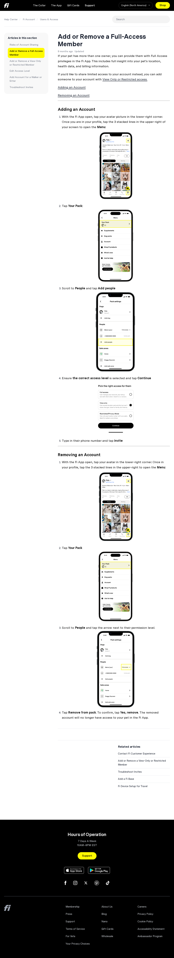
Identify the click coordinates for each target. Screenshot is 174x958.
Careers (141, 906)
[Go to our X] (86, 883)
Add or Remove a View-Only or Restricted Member (25, 63)
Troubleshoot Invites (21, 87)
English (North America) (134, 5)
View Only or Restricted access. (124, 79)
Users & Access (49, 19)
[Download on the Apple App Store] (74, 870)
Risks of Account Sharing (24, 44)
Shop (163, 5)
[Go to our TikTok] (108, 883)
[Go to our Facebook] (65, 883)
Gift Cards (73, 5)
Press (69, 914)
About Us (106, 906)
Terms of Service (75, 928)
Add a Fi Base (126, 778)
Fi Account (29, 19)
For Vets (70, 936)
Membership (73, 906)
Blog (104, 914)
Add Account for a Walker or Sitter (26, 79)
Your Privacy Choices (78, 943)
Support (90, 5)
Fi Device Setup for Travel (132, 786)
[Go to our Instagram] (75, 883)
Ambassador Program (149, 936)
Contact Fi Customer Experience (136, 753)
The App (56, 5)
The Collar (39, 5)
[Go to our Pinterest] (96, 883)
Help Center (11, 19)
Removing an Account (74, 95)
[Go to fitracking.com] (7, 910)
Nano (104, 921)
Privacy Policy (145, 914)
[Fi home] (6, 5)
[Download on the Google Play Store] (99, 870)
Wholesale (107, 936)
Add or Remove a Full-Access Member (26, 53)
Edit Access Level (20, 70)
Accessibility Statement (150, 928)
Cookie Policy (145, 921)
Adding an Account (72, 87)
